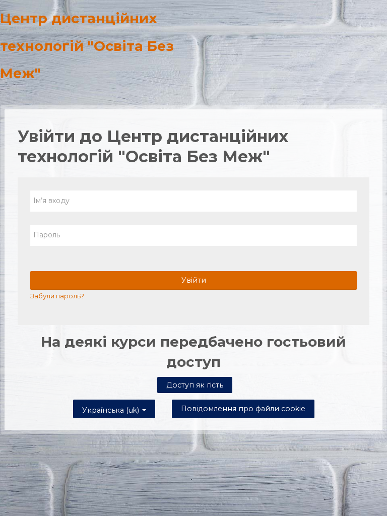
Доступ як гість (194, 385)
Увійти (193, 280)
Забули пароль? (57, 296)
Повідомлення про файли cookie (243, 408)
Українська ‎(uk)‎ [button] (111, 408)
